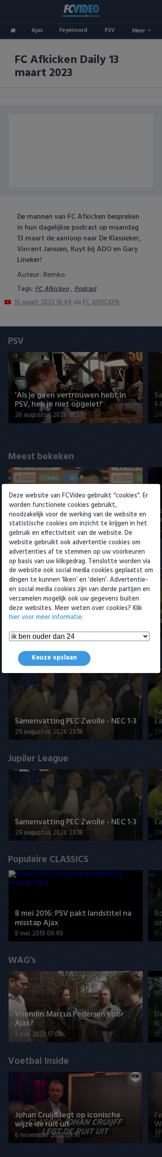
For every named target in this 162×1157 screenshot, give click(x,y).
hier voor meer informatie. (46, 617)
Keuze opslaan (54, 658)
